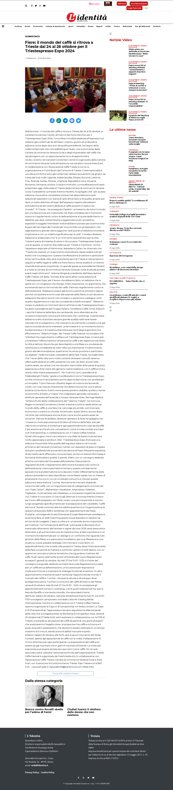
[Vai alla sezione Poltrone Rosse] (107, 4)
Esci (146, 8)
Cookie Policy (47, 772)
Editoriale (127, 26)
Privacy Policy (32, 772)
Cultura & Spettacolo (55, 26)
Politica (18, 26)
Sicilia (108, 26)
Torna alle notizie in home (65, 673)
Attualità (80, 26)
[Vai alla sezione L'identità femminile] (93, 4)
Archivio (157, 26)
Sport (70, 26)
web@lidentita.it (39, 765)
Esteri (27, 26)
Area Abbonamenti (139, 4)
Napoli (99, 26)
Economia (38, 26)
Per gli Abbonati (142, 26)
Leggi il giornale (134, 8)
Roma (90, 26)
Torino (117, 26)
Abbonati (122, 4)
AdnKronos (32, 36)
